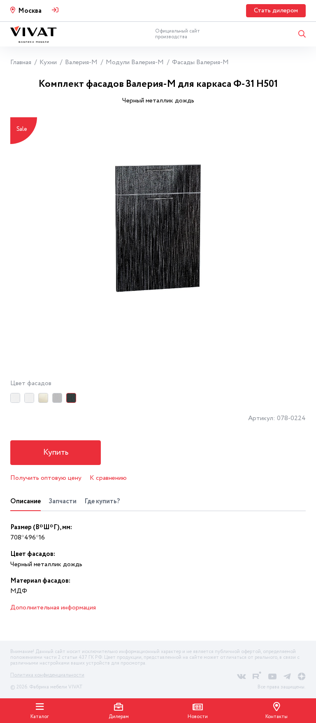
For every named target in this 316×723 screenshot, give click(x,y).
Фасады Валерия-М (200, 62)
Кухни (48, 62)
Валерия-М (81, 62)
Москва (30, 10)
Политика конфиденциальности (47, 675)
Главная (20, 62)
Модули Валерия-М (135, 62)
